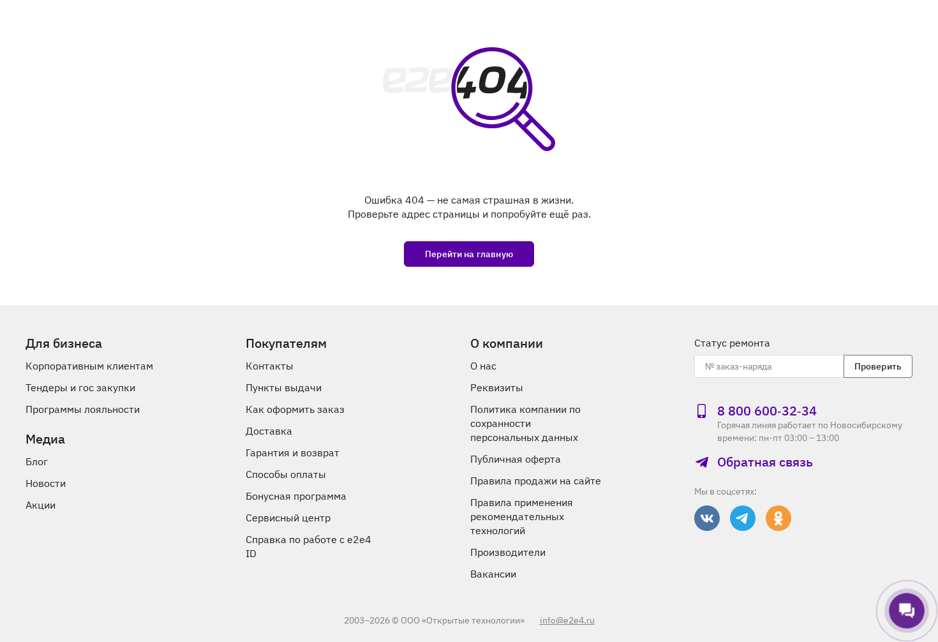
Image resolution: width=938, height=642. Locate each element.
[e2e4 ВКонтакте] (707, 518)
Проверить (878, 366)
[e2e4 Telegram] (743, 518)
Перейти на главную (469, 254)
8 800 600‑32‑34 (767, 411)
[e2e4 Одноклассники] (778, 518)
